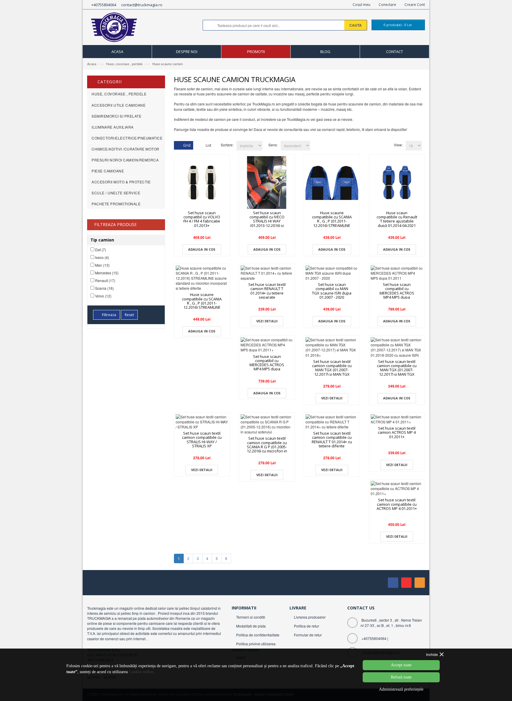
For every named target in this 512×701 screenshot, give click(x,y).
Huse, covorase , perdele (124, 63)
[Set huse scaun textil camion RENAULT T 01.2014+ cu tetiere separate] (267, 273)
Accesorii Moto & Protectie (121, 181)
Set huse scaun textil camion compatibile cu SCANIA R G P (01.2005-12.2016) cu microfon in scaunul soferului (267, 447)
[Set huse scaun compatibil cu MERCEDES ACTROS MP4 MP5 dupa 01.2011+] (267, 344)
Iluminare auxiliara (113, 126)
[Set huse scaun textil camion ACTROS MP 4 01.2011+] (397, 419)
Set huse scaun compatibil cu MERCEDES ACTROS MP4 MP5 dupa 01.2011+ (266, 365)
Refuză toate (401, 677)
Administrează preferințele (401, 689)
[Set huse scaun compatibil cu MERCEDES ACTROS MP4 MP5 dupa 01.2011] (397, 273)
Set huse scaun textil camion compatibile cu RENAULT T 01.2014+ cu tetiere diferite (332, 439)
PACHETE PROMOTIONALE (116, 203)
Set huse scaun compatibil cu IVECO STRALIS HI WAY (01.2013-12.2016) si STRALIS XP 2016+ (266, 221)
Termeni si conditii (250, 617)
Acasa (91, 63)
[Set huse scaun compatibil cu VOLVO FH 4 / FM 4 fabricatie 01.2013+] (202, 182)
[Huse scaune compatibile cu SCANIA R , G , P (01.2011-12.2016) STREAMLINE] (331, 182)
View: (398, 144)
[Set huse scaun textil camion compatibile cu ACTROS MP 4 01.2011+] (397, 488)
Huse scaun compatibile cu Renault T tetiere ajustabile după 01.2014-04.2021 (397, 219)
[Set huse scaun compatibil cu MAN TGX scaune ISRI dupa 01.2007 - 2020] (331, 273)
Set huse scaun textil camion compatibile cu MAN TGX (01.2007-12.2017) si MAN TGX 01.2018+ (332, 370)
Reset (129, 314)
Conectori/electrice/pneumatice (127, 137)
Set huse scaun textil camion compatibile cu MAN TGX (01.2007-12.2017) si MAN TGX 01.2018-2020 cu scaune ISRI (397, 372)
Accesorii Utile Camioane (118, 105)
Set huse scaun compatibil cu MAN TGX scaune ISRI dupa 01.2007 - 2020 (331, 291)
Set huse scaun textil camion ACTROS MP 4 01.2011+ (397, 432)
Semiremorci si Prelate (116, 116)
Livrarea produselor (310, 617)
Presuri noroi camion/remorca (125, 159)
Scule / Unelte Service (116, 192)
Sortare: (227, 144)
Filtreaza (109, 314)
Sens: (273, 144)
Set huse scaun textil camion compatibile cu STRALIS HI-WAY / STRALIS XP (202, 439)
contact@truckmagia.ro (141, 4)
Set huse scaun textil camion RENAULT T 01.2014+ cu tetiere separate (267, 291)
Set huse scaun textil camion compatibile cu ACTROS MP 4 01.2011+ (397, 504)
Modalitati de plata (251, 625)
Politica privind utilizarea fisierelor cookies (254, 646)
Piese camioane (108, 170)
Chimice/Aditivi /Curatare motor (125, 148)
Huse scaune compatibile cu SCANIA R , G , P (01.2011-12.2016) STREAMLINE (332, 219)
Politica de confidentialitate (257, 634)
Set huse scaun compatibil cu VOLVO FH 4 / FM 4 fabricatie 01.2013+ (201, 219)
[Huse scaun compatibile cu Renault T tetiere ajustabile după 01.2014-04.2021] (397, 182)
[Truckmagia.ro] (114, 28)
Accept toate (401, 665)
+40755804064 (103, 4)
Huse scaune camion (167, 63)
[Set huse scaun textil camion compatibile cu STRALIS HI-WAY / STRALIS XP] (202, 421)
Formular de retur (308, 634)
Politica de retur (306, 625)
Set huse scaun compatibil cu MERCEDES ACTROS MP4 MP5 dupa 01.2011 (397, 293)
